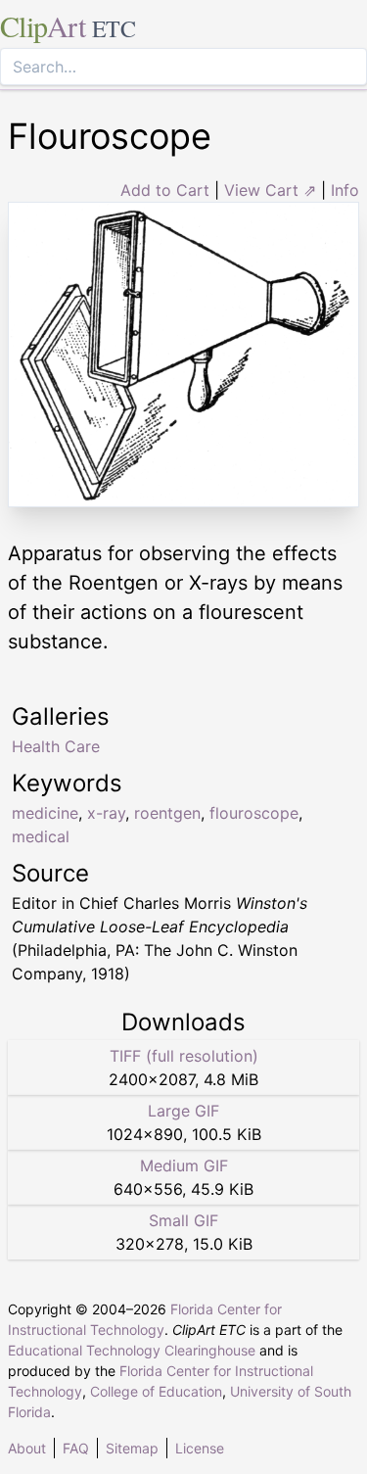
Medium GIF (184, 1165)
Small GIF (183, 1220)
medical (40, 836)
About (27, 1448)
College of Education (156, 1391)
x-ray (106, 813)
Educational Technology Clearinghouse (131, 1350)
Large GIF (183, 1110)
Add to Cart (164, 190)
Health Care (56, 746)
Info (345, 190)
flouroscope (253, 813)
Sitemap (132, 1448)
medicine (45, 813)
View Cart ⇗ (270, 190)
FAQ (76, 1448)
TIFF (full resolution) (184, 1056)
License (199, 1448)
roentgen (167, 813)
